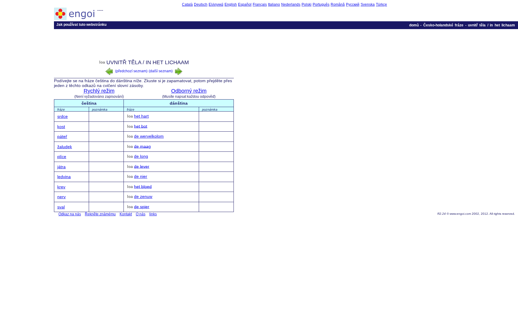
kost (61, 126)
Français (260, 4)
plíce (61, 156)
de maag (142, 146)
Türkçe (381, 4)
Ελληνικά (216, 4)
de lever (141, 166)
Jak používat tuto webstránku (81, 24)
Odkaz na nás (69, 214)
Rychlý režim (99, 91)
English (231, 4)
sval (61, 207)
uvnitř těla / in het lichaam (491, 25)
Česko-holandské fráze (443, 25)
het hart (141, 116)
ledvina (64, 176)
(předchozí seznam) (130, 71)
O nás (140, 214)
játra (61, 166)
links (153, 214)
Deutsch (200, 4)
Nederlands (290, 4)
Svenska (368, 4)
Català (187, 4)
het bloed (143, 186)
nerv (61, 196)
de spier (141, 206)
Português (321, 4)
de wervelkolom (149, 136)
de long (141, 156)
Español (245, 4)
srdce (62, 116)
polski (306, 4)
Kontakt (126, 214)
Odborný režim (189, 91)
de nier (140, 176)
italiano (274, 4)
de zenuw (143, 196)
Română (338, 4)
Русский (352, 4)
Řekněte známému (100, 214)
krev (61, 186)
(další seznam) (161, 71)
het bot (140, 126)
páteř (62, 136)
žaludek (64, 146)
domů (414, 25)
